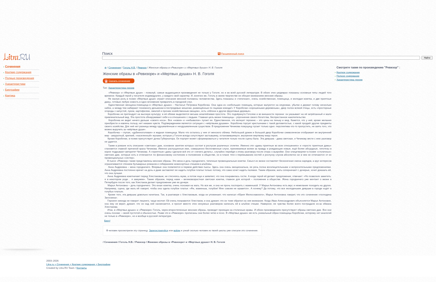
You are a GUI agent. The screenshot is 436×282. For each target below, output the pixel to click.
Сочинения (12, 66)
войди (177, 230)
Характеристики (15, 84)
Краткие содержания (18, 72)
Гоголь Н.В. (129, 67)
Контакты (81, 268)
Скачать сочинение (119, 80)
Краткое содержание (348, 72)
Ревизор (142, 67)
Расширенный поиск (232, 53)
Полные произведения (19, 78)
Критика (10, 95)
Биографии (12, 89)
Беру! (107, 220)
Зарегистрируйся (158, 230)
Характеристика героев (121, 87)
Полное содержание (348, 76)
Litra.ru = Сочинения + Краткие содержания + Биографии (78, 264)
